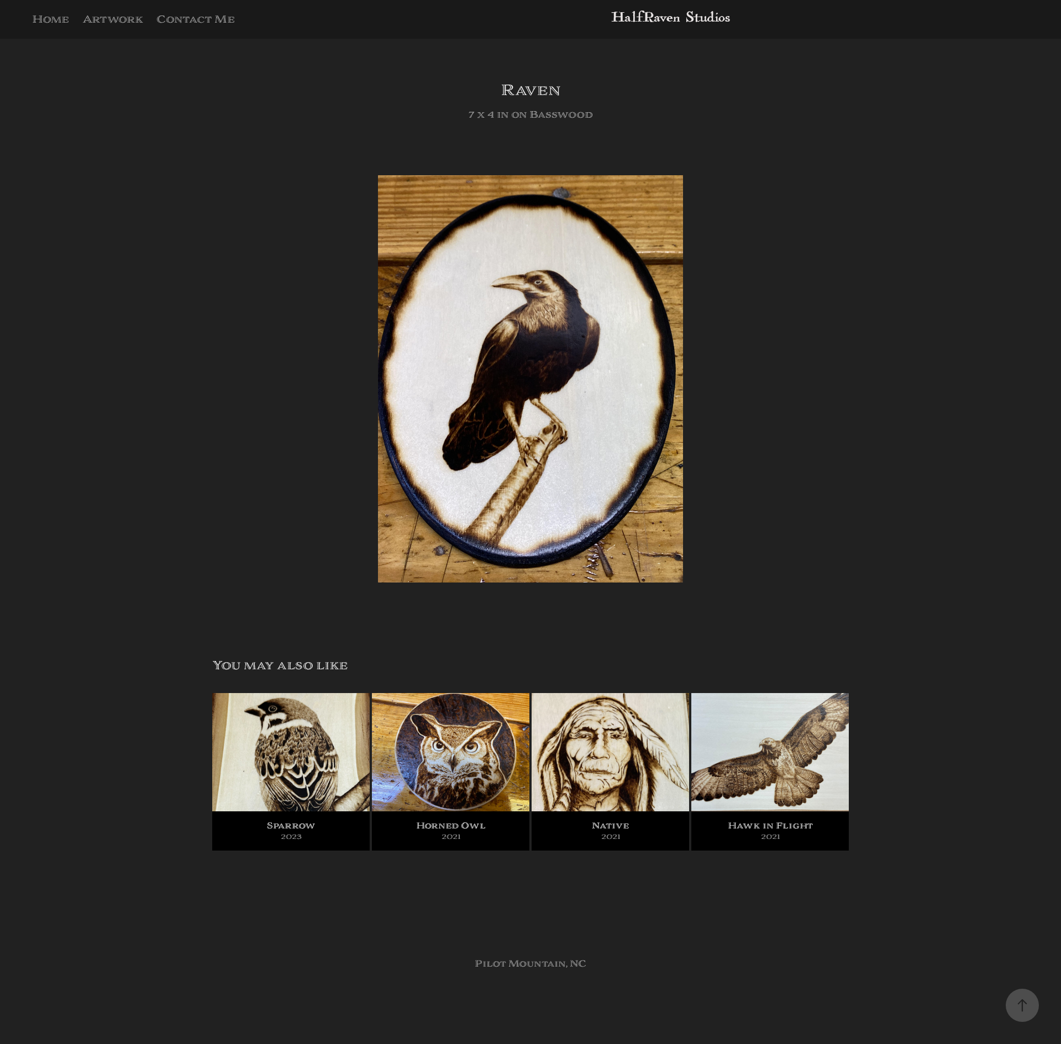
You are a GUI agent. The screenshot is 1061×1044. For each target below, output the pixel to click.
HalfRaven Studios (671, 19)
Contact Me (195, 19)
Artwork (112, 19)
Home (50, 19)
